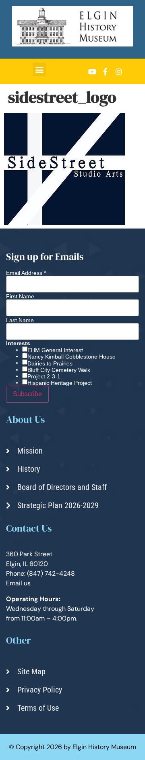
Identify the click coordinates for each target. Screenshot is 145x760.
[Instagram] (118, 71)
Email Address (26, 273)
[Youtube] (92, 71)
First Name (20, 296)
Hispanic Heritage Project (59, 383)
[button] (39, 69)
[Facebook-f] (105, 71)
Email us (18, 583)
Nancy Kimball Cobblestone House (71, 356)
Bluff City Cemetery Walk (58, 370)
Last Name (20, 320)
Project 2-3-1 (43, 376)
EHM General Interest (55, 350)
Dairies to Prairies (49, 363)
